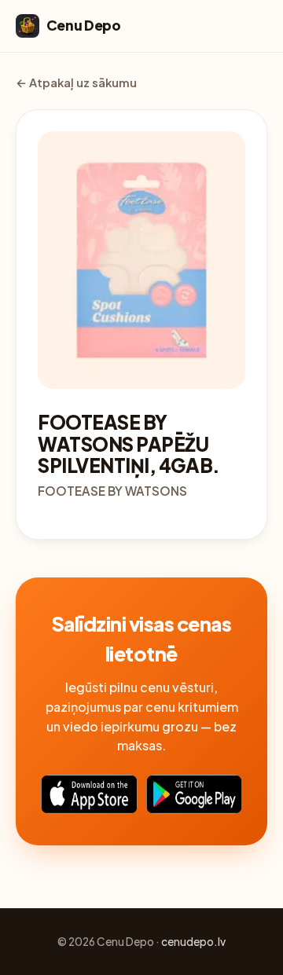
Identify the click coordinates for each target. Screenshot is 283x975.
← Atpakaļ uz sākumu (76, 82)
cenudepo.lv (193, 941)
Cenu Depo (83, 25)
